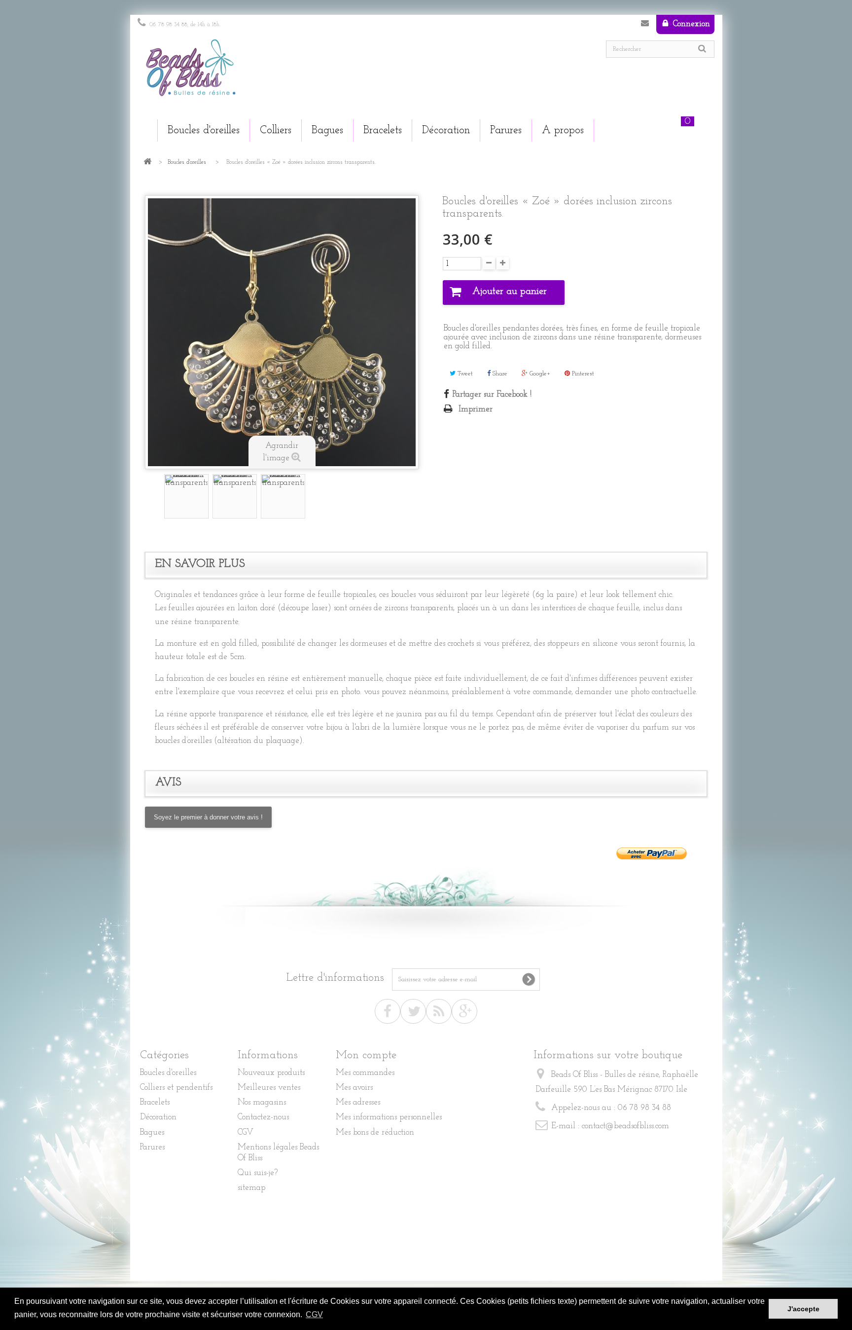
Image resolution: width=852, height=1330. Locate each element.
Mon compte (366, 1055)
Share (499, 373)
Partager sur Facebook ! (492, 394)
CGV (245, 1132)
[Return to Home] (147, 162)
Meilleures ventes (269, 1087)
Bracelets (155, 1102)
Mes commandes (365, 1073)
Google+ (539, 373)
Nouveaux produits (271, 1073)
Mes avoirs (354, 1087)
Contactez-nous (645, 25)
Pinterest (582, 373)
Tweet (464, 373)
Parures (152, 1147)
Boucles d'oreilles (187, 162)
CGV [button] (314, 1314)
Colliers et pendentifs (176, 1087)
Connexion (690, 24)
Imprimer (476, 409)
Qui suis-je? (258, 1173)
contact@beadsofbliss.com (625, 1126)
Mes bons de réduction (375, 1132)
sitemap (251, 1187)
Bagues (152, 1132)
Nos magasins (262, 1102)
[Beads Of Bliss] (278, 72)
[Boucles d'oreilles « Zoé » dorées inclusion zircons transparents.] (186, 496)
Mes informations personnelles (389, 1117)
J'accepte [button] (803, 1309)
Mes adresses (358, 1102)
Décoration (158, 1117)
